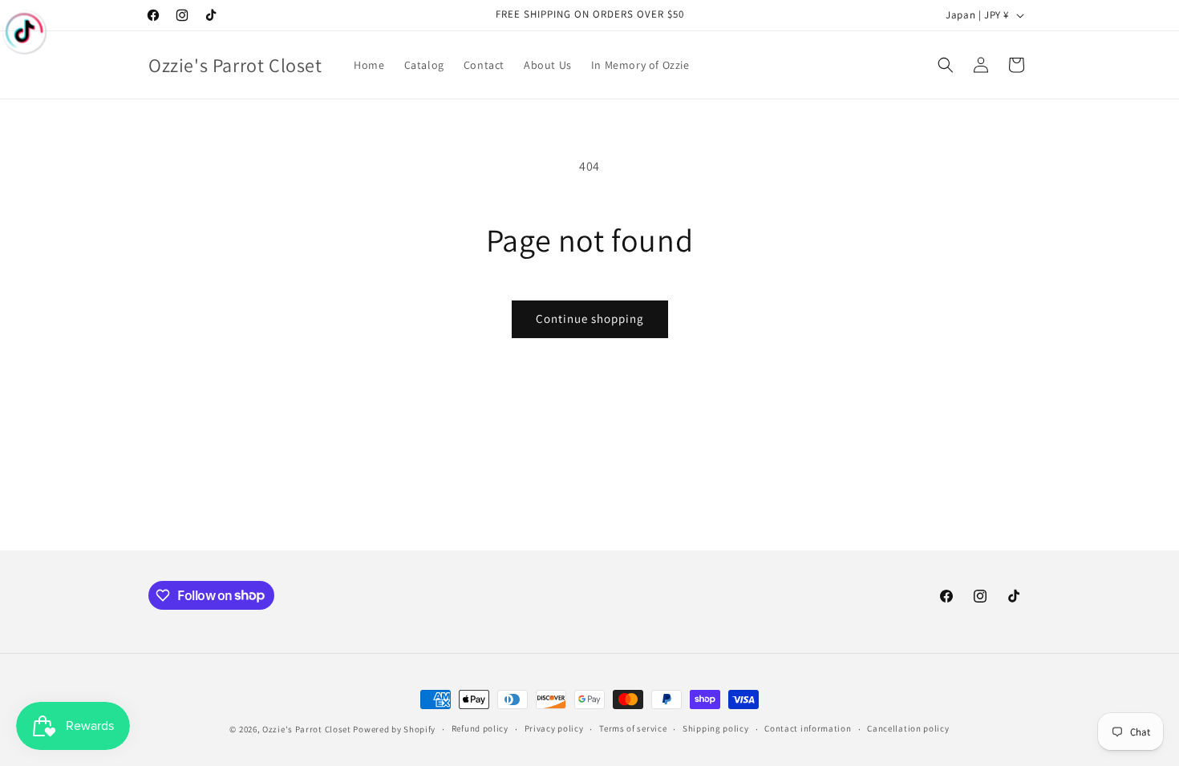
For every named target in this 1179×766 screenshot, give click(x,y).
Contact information (807, 728)
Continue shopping (590, 318)
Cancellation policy (908, 728)
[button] (945, 65)
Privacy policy (554, 728)
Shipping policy (716, 728)
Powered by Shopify (394, 729)
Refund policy (480, 728)
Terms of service (632, 728)
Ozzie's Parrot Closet (306, 729)
